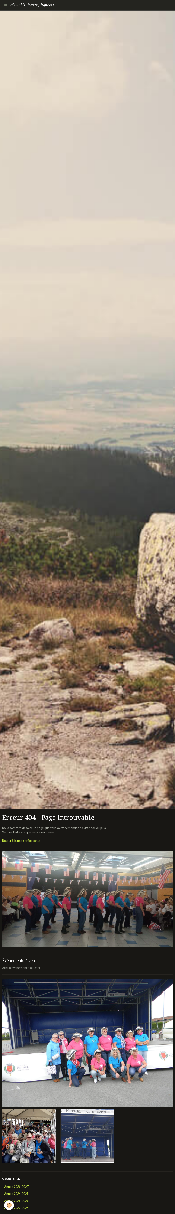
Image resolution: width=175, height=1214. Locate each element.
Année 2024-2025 (16, 1193)
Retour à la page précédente (21, 840)
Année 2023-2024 (16, 1208)
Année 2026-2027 (16, 1186)
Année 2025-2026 (16, 1200)
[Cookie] (9, 1205)
